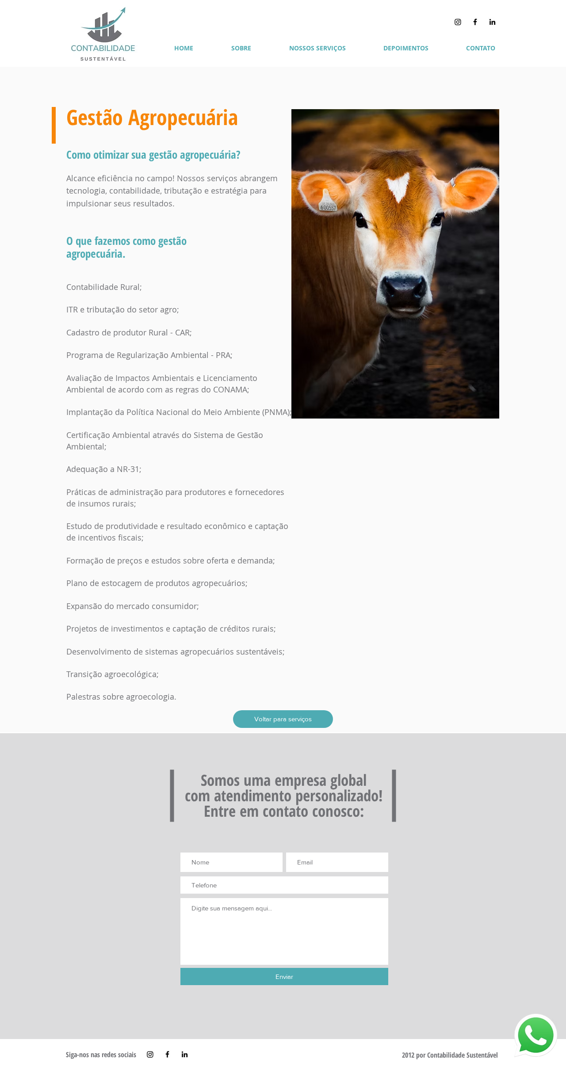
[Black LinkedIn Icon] (492, 22)
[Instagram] (458, 22)
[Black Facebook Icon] (475, 22)
